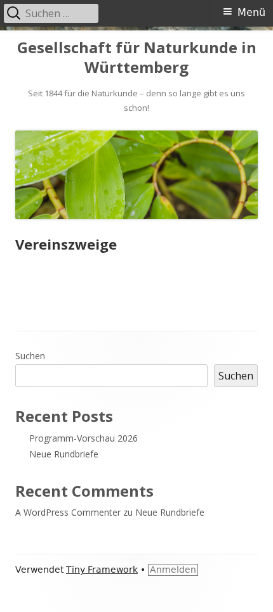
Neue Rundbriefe (63, 454)
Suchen (30, 356)
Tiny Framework (102, 569)
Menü (251, 12)
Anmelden (173, 569)
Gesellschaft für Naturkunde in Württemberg (136, 57)
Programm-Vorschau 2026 (83, 438)
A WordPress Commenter (68, 512)
